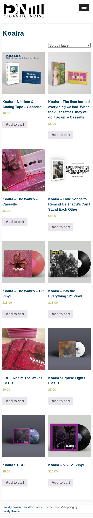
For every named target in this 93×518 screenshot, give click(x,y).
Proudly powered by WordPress (22, 507)
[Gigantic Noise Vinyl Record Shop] (23, 20)
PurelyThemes (11, 511)
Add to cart (15, 124)
